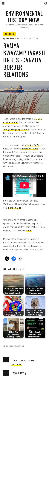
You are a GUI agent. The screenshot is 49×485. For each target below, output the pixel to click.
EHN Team (10, 38)
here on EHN (14, 208)
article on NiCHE (30, 148)
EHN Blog (9, 34)
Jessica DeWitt (32, 145)
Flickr (29, 230)
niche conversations (14, 346)
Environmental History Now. (24, 16)
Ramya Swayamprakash (15, 129)
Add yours (16, 364)
